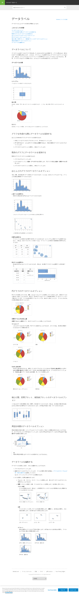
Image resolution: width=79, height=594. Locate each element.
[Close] (76, 590)
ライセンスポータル (27, 571)
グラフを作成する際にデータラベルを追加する (24, 32)
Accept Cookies (73, 590)
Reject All (63, 590)
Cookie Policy (8, 592)
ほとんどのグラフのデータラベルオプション (23, 35)
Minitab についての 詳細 (61, 19)
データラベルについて (17, 30)
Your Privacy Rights (52, 590)
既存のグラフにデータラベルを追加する (22, 33)
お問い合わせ (49, 571)
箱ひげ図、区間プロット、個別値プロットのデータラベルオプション (30, 39)
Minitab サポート (11, 2)
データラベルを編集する (18, 42)
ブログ (41, 571)
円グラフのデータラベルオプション (21, 37)
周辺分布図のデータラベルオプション (21, 40)
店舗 (36, 571)
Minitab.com (16, 571)
